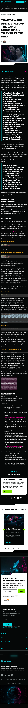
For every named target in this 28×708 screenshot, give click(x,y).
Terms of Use (22, 679)
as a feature (14, 223)
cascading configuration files (10, 231)
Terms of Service (6, 596)
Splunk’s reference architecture (14, 446)
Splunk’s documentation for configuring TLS (15, 417)
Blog (7, 6)
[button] (20, 2)
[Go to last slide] (4, 530)
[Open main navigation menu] (25, 2)
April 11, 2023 (11, 14)
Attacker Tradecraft (14, 474)
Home (2, 6)
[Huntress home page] (13, 661)
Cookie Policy (13, 679)
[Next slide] (24, 530)
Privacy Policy (14, 596)
